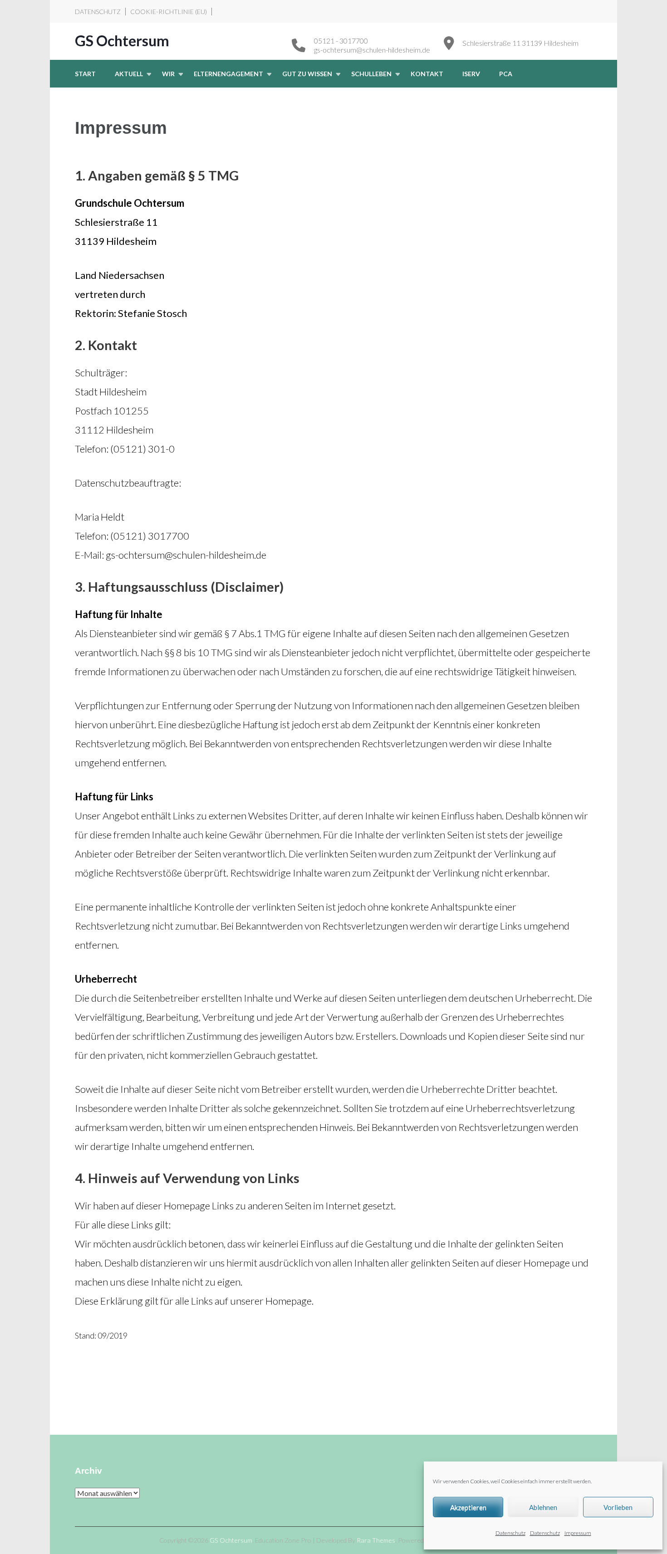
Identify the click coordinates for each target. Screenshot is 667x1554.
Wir (168, 74)
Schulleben (371, 74)
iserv (471, 74)
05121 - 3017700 (341, 40)
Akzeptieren (468, 1507)
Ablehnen (543, 1507)
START (85, 74)
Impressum (577, 1533)
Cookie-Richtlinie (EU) (168, 11)
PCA (505, 74)
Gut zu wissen (307, 74)
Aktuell (129, 74)
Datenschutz (510, 1533)
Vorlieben (618, 1507)
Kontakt (427, 74)
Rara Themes (376, 1540)
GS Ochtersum (122, 40)
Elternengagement (228, 74)
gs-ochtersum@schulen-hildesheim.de (372, 49)
